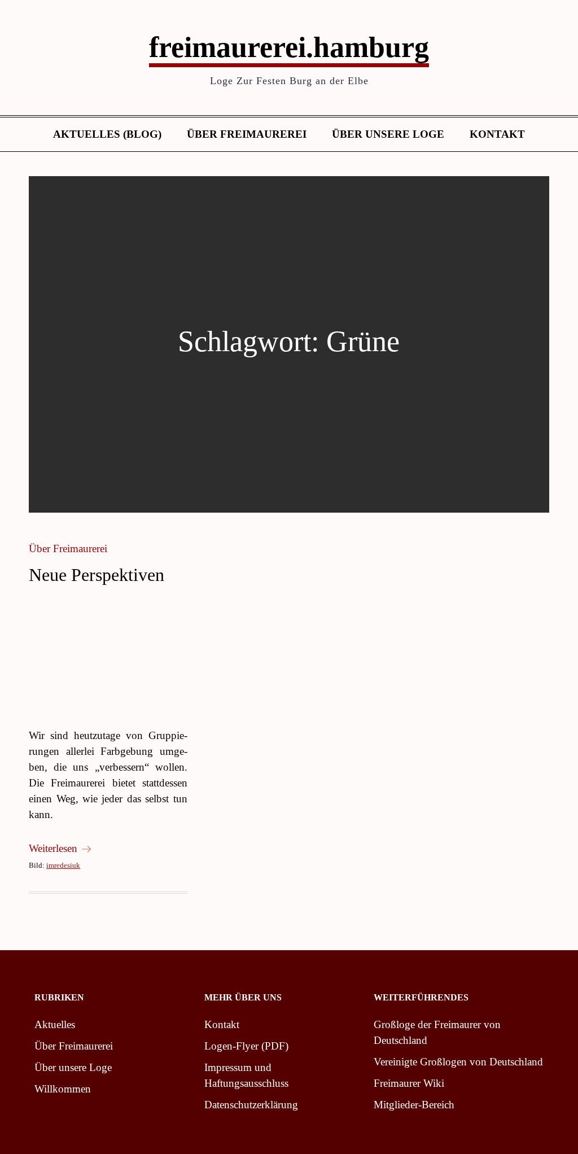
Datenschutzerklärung (251, 1105)
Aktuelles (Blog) (107, 134)
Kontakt (497, 134)
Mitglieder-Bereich (414, 1105)
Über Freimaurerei (246, 134)
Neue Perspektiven (96, 575)
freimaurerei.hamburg (289, 47)
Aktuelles (54, 1024)
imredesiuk (63, 865)
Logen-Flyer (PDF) (246, 1046)
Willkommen (62, 1089)
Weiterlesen (53, 848)
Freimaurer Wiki (409, 1083)
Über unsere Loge (388, 134)
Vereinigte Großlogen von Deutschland (458, 1062)
